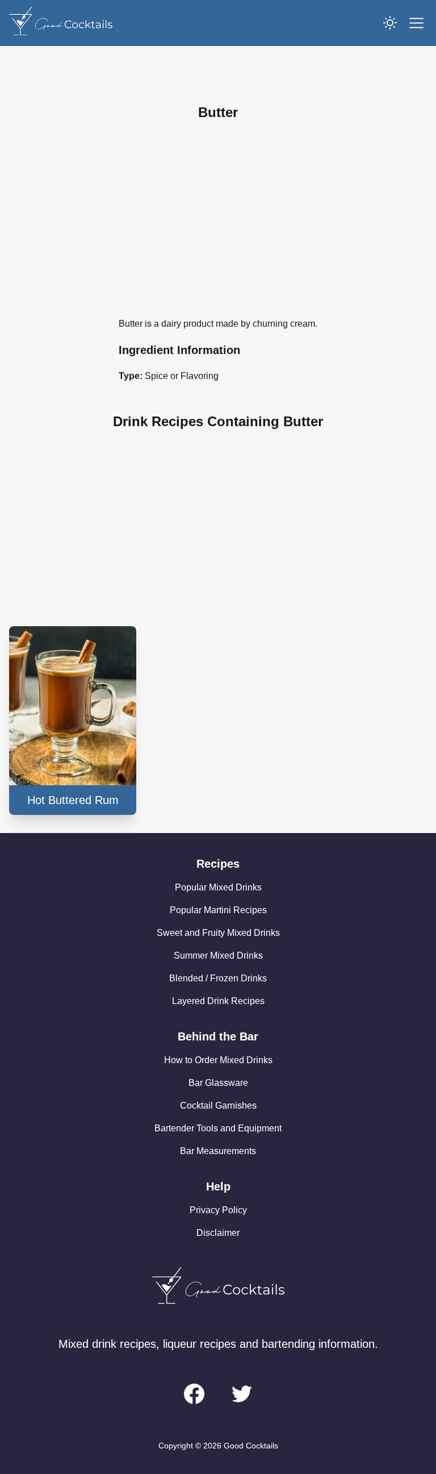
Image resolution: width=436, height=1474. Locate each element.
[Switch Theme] (390, 23)
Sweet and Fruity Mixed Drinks (218, 933)
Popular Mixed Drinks (218, 887)
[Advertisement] (218, 219)
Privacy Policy (218, 1210)
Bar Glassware (218, 1083)
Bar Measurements (218, 1151)
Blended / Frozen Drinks (218, 978)
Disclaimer (218, 1233)
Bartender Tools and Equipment (218, 1128)
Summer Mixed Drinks (218, 955)
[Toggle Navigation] (416, 23)
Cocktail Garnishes (218, 1105)
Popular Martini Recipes (218, 910)
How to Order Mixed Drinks (218, 1060)
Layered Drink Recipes (218, 1001)
